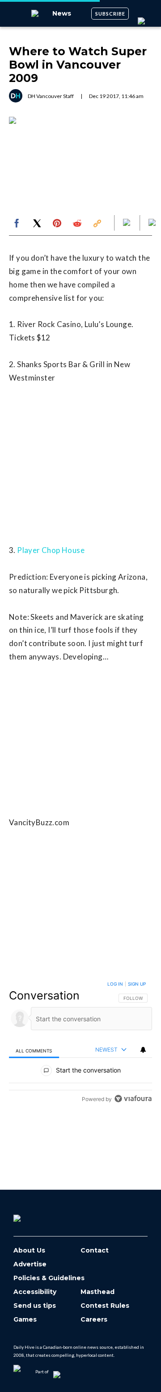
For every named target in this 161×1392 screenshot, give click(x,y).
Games (25, 1319)
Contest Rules (104, 1306)
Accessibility (34, 1292)
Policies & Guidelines (49, 1278)
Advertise (30, 1264)
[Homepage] (31, 1215)
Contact (94, 1250)
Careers (93, 1319)
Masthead (97, 1292)
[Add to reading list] (152, 223)
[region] (80, 1043)
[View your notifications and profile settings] (143, 1050)
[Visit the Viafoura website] (133, 1098)
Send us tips (34, 1306)
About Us (29, 1250)
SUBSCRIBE (110, 13)
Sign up (137, 984)
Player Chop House (51, 550)
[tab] (34, 1050)
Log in (115, 984)
